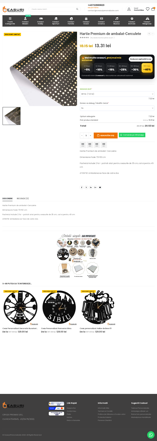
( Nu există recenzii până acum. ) (102, 38)
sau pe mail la (93, 7)
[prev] (149, 33)
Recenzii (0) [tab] (23, 198)
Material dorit (90, 89)
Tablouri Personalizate (140, 408)
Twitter (86, 187)
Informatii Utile (103, 408)
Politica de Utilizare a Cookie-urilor (111, 414)
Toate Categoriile (10, 23)
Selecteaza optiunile (34, 293)
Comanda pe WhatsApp (133, 135)
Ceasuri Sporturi (55, 23)
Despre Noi (71, 408)
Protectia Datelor (104, 417)
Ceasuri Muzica (116, 23)
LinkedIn (91, 187)
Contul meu (71, 411)
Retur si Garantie (73, 420)
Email (100, 187)
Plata (69, 414)
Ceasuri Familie (71, 23)
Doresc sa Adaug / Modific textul (99, 103)
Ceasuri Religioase (147, 23)
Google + (95, 187)
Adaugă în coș (107, 135)
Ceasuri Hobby (40, 23)
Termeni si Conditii (105, 411)
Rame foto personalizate (141, 414)
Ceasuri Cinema (101, 23)
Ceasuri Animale (131, 23)
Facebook (82, 187)
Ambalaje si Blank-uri (139, 411)
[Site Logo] (13, 9)
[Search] (77, 9)
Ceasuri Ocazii (86, 23)
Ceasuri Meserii (26, 20)
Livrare (69, 417)
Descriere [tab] (7, 198)
